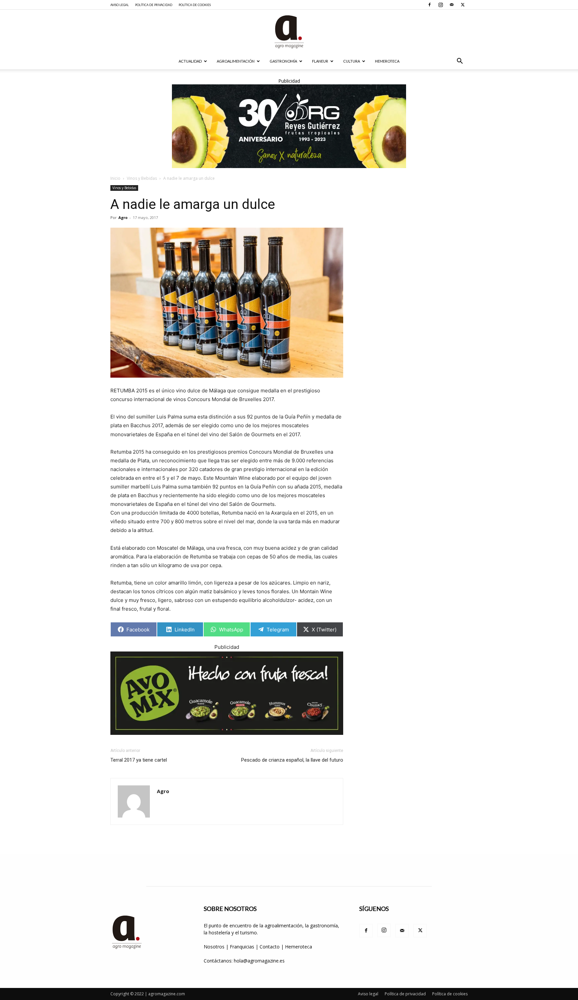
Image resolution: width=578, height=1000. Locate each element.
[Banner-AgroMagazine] (289, 126)
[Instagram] (441, 4)
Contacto (270, 946)
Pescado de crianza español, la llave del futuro (292, 760)
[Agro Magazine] (289, 31)
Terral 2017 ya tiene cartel (138, 760)
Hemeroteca (387, 61)
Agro (122, 217)
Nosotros (214, 946)
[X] (463, 4)
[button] (460, 62)
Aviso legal (119, 5)
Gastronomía (283, 61)
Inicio (115, 178)
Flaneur (320, 61)
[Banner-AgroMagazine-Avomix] (226, 693)
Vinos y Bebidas (142, 178)
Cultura (351, 61)
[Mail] (452, 4)
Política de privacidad (153, 5)
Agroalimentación (236, 61)
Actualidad (190, 61)
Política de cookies (195, 5)
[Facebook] (429, 4)
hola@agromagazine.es (259, 960)
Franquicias (242, 946)
